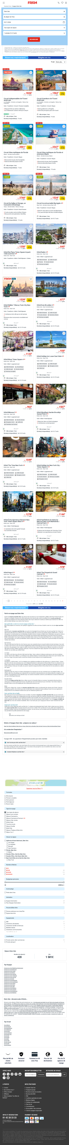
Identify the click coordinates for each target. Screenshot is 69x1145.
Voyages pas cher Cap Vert (10, 977)
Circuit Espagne (7, 1045)
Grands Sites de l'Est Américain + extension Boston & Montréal (33, 1011)
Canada (9, 732)
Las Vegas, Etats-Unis (25, 726)
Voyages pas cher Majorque (10, 969)
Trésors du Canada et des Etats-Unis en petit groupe (25, 1012)
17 (54, 601)
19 (60, 601)
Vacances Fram (7, 6)
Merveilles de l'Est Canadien (38, 1006)
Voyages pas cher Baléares (10, 988)
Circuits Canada (7, 1042)
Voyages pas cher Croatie (9, 971)
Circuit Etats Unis (8, 1034)
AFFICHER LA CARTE (35, 783)
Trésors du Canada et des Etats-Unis (28, 1009)
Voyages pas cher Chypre (9, 983)
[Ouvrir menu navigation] (3, 3)
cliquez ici (40, 1142)
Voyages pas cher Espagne (10, 989)
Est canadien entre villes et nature (20, 1005)
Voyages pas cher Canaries (10, 974)
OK (64, 1074)
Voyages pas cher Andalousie (10, 991)
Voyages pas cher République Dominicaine (13, 968)
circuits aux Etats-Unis (56, 618)
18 (57, 601)
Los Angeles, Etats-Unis (35, 726)
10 (34, 601)
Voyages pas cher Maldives (10, 992)
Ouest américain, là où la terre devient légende (46, 1003)
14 (46, 601)
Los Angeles (33, 52)
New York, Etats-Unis (8, 726)
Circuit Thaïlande (8, 1032)
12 (40, 601)
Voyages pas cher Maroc (9, 972)
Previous (5, 80)
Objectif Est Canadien (50, 1006)
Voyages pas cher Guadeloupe (11, 982)
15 (49, 601)
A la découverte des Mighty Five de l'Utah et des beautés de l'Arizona (48, 1002)
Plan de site (29, 1104)
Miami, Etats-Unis (17, 726)
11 (37, 601)
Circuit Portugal (7, 1026)
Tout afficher (10, 931)
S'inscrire (41, 1074)
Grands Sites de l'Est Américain (51, 1009)
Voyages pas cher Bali (9, 979)
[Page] (4, 1074)
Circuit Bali (6, 1039)
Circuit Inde (6, 1036)
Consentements (30, 1106)
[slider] (5, 882)
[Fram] (32, 2)
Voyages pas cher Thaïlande (10, 975)
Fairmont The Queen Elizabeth (24, 1014)
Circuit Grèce (7, 1031)
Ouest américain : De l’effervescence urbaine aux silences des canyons (20, 1003)
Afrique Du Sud (14, 732)
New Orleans (58, 726)
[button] (8, 1058)
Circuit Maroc (7, 1025)
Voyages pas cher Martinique (10, 980)
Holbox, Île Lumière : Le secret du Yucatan (41, 1014)
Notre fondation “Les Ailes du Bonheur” (11, 1097)
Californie (6, 51)
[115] (7, 872)
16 (51, 601)
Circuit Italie (6, 1037)
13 (43, 601)
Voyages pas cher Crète (9, 986)
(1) (34, 788)
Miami (63, 51)
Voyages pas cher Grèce (9, 985)
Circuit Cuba (6, 1043)
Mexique (6, 732)
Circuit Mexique (7, 1029)
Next (30, 80)
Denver (53, 726)
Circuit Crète (6, 1040)
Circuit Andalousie (8, 1028)
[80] (7, 870)
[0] (62, 3)
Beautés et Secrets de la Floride (44, 1005)
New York (22, 49)
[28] (8, 874)
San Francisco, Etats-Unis (46, 726)
